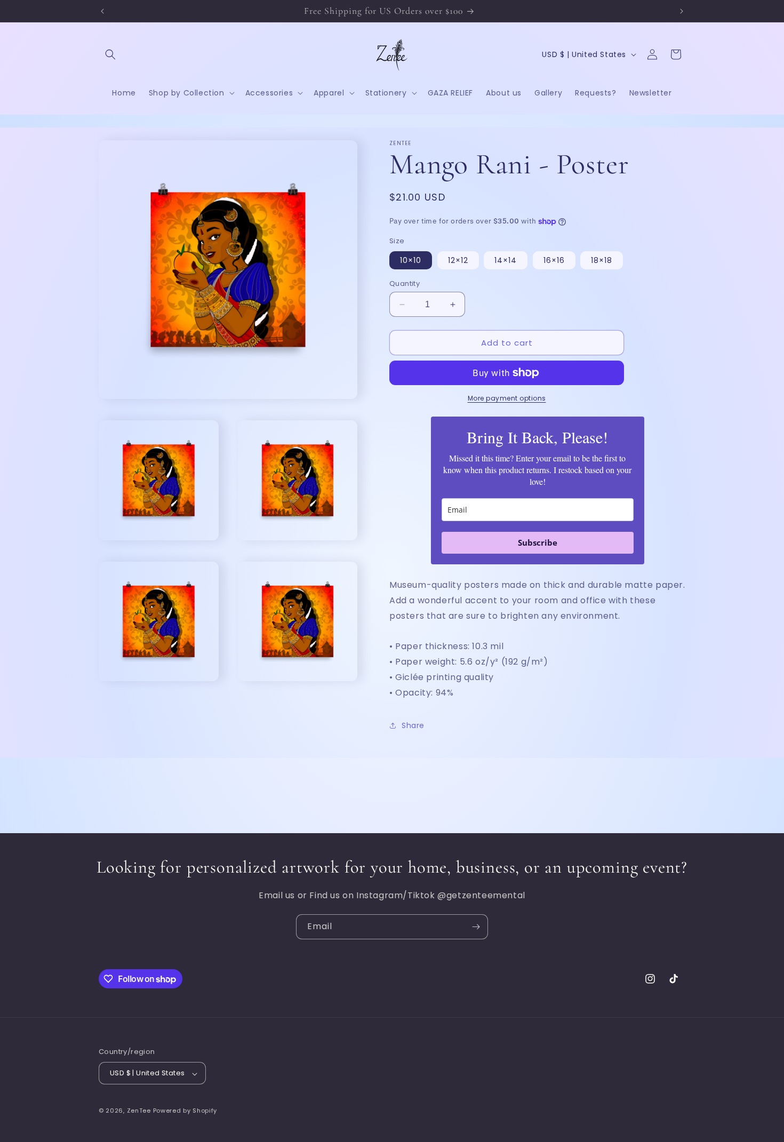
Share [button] (413, 725)
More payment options (507, 398)
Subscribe (537, 542)
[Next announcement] (681, 11)
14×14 (505, 260)
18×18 (601, 260)
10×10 (410, 260)
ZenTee (139, 1111)
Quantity (404, 283)
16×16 (554, 260)
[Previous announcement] (102, 11)
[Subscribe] (475, 926)
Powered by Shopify (185, 1111)
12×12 (458, 260)
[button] (110, 54)
